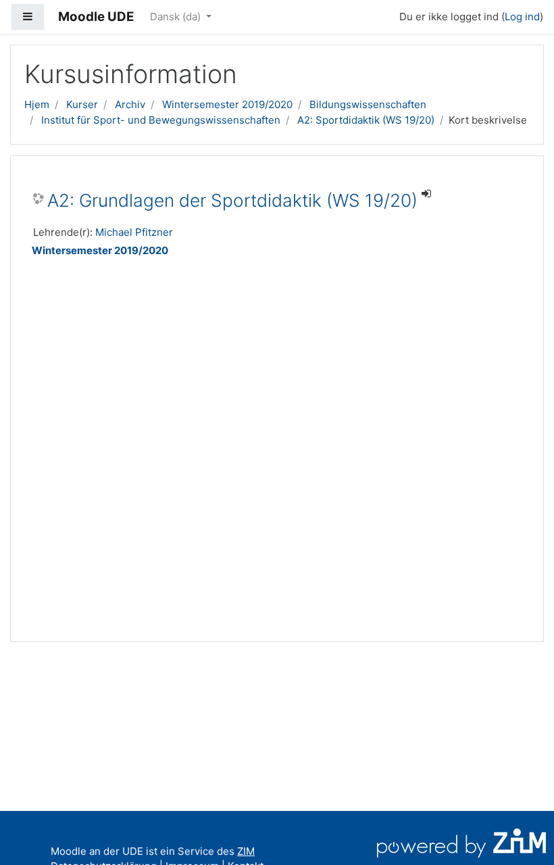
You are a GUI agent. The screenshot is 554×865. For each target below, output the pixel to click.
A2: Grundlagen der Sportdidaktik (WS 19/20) (232, 200)
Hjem (36, 104)
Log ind (522, 16)
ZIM (246, 851)
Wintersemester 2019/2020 (227, 104)
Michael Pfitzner (134, 232)
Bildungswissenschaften (367, 104)
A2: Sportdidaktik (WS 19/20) (365, 120)
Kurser (82, 104)
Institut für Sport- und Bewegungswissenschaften (160, 120)
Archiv (130, 104)
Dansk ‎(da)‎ (176, 16)
